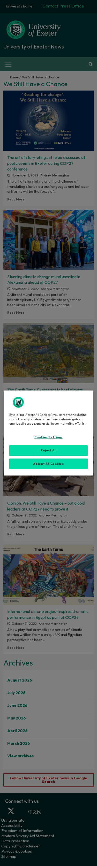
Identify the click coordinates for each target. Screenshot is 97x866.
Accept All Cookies (48, 463)
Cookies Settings (48, 437)
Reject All (48, 450)
